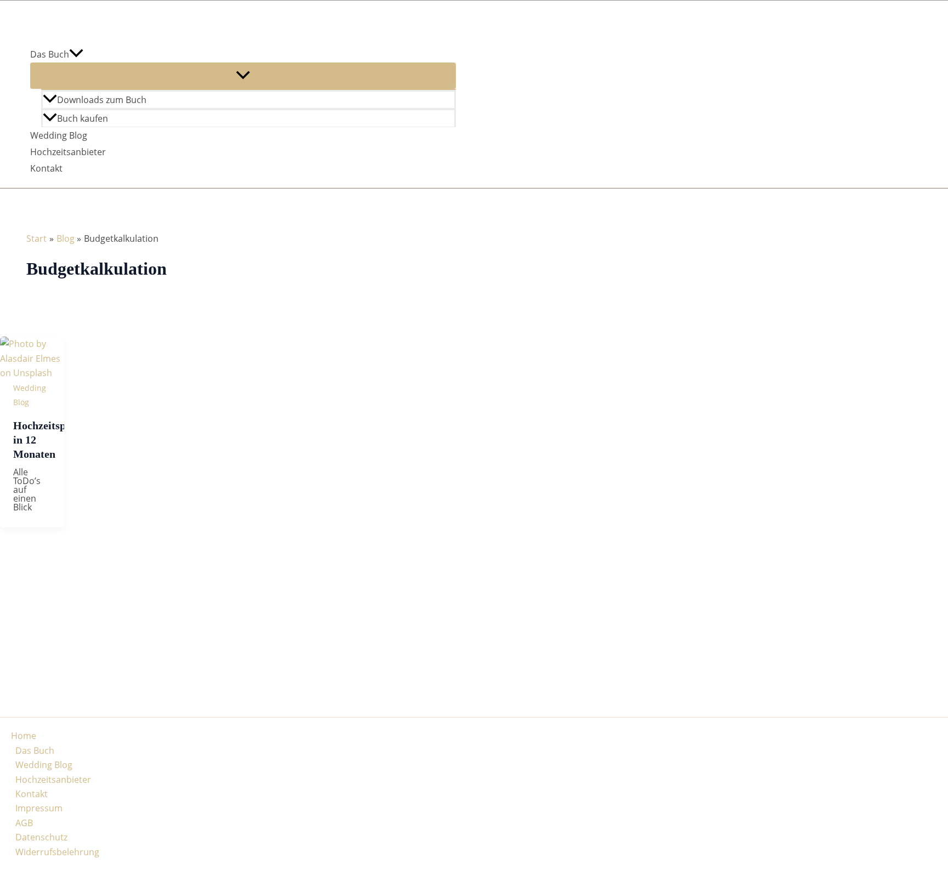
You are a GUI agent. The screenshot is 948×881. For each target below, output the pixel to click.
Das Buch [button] (49, 54)
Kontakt (46, 168)
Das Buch (34, 750)
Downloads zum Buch (101, 100)
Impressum (39, 808)
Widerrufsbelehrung (57, 852)
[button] (76, 54)
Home (23, 736)
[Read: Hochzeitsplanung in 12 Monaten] (32, 373)
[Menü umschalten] (243, 75)
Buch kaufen (82, 118)
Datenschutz (41, 837)
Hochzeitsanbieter (68, 152)
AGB (24, 823)
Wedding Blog (58, 135)
